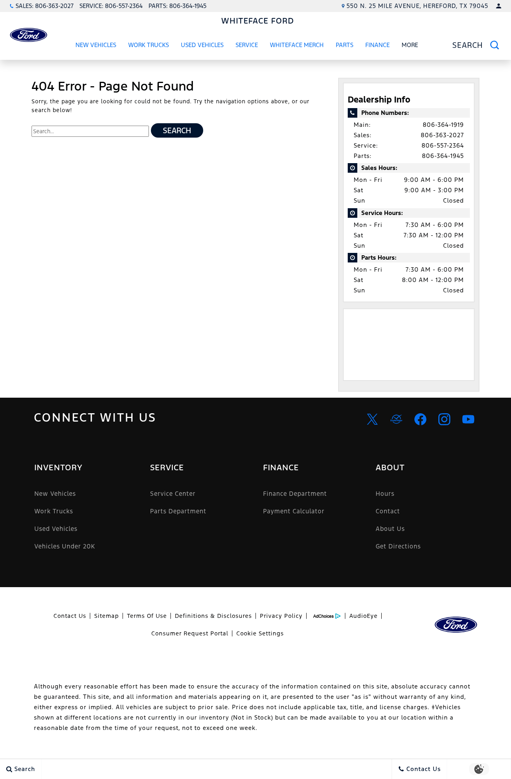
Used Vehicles (202, 45)
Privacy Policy (281, 615)
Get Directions (398, 546)
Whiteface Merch (297, 45)
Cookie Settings (260, 633)
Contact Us (69, 615)
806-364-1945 (443, 156)
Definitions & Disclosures (213, 615)
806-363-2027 (442, 135)
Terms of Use (147, 615)
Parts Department (178, 511)
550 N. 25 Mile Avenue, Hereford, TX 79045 (417, 6)
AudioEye (363, 615)
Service (247, 45)
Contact (388, 511)
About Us (390, 528)
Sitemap (106, 615)
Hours (385, 493)
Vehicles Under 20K (64, 546)
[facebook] (420, 419)
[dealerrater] (396, 419)
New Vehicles (95, 45)
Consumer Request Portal (189, 633)
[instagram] (444, 419)
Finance (377, 45)
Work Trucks (148, 46)
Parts (344, 45)
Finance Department (295, 493)
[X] (372, 419)
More (410, 46)
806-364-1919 (443, 124)
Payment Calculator (294, 511)
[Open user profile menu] (498, 6)
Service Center (173, 493)
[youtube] (468, 419)
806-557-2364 (443, 145)
